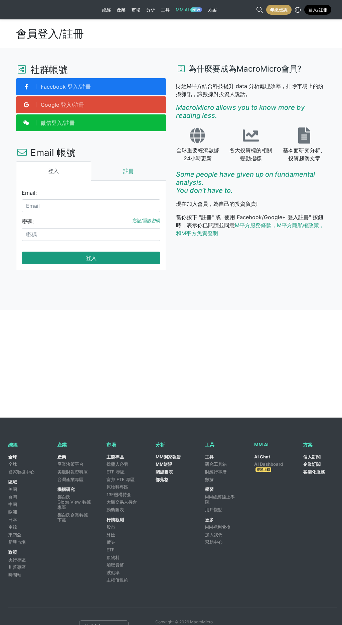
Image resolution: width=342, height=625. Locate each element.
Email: (29, 192)
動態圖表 (115, 509)
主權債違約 (117, 580)
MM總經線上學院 (220, 499)
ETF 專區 (116, 471)
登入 (91, 258)
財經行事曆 (216, 471)
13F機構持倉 (119, 494)
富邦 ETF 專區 (121, 479)
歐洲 (12, 512)
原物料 (113, 557)
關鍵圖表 (164, 471)
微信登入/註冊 (57, 122)
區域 (12, 481)
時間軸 (14, 574)
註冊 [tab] (128, 171)
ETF (111, 549)
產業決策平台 (70, 464)
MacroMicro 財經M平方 (37, 10)
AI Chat (262, 456)
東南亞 (14, 534)
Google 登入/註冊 (61, 104)
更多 (209, 519)
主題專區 (115, 456)
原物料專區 (117, 486)
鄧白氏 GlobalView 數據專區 (74, 502)
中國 (12, 504)
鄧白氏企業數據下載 (72, 517)
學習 (209, 489)
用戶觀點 (213, 509)
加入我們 (213, 534)
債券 (111, 542)
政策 (12, 552)
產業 (61, 456)
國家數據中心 (21, 471)
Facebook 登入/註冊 (65, 86)
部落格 (162, 479)
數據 (209, 479)
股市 (111, 527)
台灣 (12, 497)
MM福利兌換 (217, 527)
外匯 (111, 534)
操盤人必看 (117, 464)
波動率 (113, 572)
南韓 (12, 527)
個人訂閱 (312, 456)
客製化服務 (314, 471)
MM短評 (164, 464)
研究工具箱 (216, 464)
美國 (12, 489)
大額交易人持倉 (122, 502)
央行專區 (17, 559)
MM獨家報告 (168, 456)
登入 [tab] (53, 171)
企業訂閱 (312, 464)
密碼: (28, 221)
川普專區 (17, 567)
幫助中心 (213, 542)
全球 (12, 456)
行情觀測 (115, 519)
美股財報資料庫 (72, 471)
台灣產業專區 (70, 479)
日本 (12, 519)
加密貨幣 (115, 564)
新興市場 (17, 542)
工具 (209, 456)
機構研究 (66, 489)
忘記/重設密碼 (146, 220)
